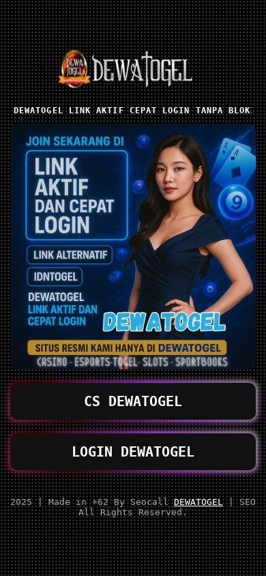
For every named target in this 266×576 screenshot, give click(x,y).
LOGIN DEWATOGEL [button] (133, 452)
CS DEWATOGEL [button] (133, 401)
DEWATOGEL (198, 502)
